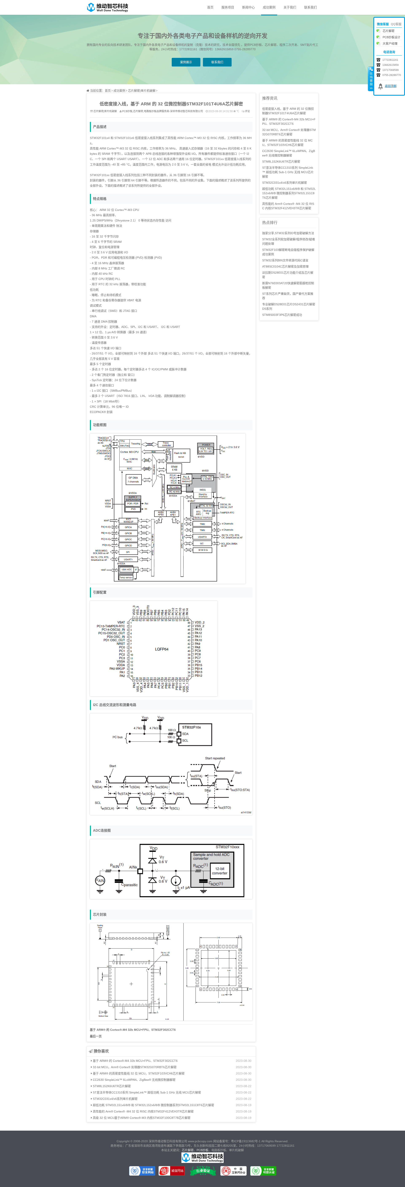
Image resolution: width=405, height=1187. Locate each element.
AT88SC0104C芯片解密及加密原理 (285, 266)
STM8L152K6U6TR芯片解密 (111, 1086)
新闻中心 (248, 7)
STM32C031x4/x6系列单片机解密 (115, 1098)
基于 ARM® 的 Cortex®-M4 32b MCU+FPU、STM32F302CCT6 (133, 1029)
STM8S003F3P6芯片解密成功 (282, 314)
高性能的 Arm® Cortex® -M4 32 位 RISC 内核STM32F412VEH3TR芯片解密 (143, 1111)
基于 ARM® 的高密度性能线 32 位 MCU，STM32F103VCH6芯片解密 (138, 1073)
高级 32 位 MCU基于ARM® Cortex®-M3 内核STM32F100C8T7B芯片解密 (141, 1117)
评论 (247, 111)
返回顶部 (391, 86)
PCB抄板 (202, 1150)
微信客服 (383, 24)
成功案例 (269, 7)
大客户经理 (390, 43)
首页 (210, 7)
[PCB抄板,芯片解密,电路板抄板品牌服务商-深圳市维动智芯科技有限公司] (107, 7)
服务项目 (227, 7)
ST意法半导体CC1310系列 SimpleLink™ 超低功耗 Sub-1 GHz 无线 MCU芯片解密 (146, 1092)
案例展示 (186, 62)
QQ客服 (396, 24)
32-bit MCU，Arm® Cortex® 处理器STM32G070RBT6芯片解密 (134, 1067)
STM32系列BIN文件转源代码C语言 (285, 260)
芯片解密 (188, 1150)
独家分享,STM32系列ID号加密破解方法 (288, 233)
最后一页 (96, 1036)
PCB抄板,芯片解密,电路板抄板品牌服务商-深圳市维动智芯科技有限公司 (162, 111)
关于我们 (290, 7)
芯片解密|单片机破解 (141, 90)
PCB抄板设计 (391, 37)
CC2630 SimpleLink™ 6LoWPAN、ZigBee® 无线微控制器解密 (134, 1079)
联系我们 (310, 7)
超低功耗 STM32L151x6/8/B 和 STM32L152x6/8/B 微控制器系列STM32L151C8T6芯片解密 (153, 1105)
